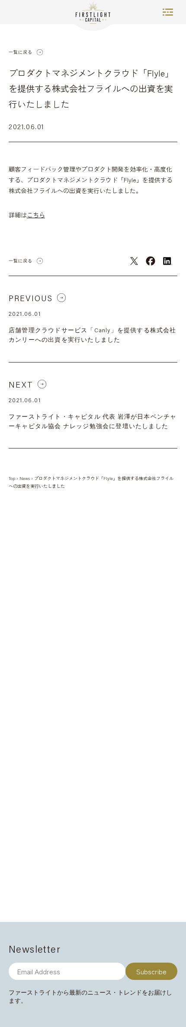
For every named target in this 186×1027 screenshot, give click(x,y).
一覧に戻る (20, 52)
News (24, 478)
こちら (36, 214)
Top (12, 478)
